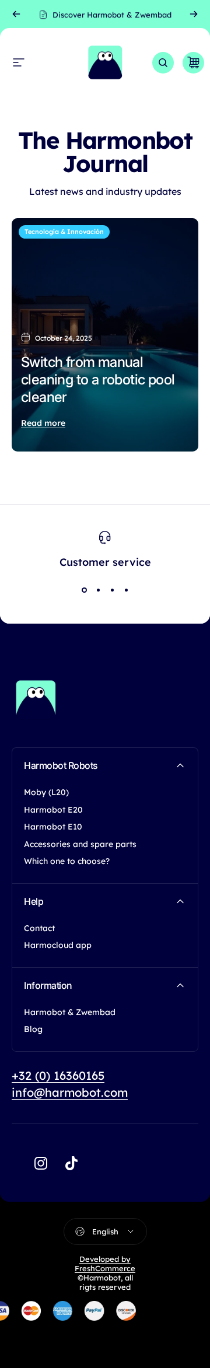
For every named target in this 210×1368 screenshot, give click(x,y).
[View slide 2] (98, 590)
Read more (43, 423)
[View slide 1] (84, 590)
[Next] (193, 14)
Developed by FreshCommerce (105, 1263)
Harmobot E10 (53, 827)
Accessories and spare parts (80, 844)
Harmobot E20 (53, 810)
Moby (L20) (46, 792)
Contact (39, 928)
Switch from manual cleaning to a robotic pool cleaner (97, 379)
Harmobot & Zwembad (70, 1012)
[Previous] (16, 14)
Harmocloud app (58, 945)
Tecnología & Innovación (64, 232)
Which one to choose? (67, 861)
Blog (33, 1029)
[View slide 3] (112, 590)
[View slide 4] (126, 590)
